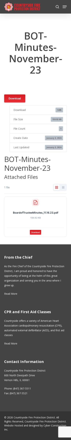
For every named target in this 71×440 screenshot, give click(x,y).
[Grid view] (57, 187)
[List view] (63, 187)
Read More (10, 293)
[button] (65, 7)
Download (15, 98)
